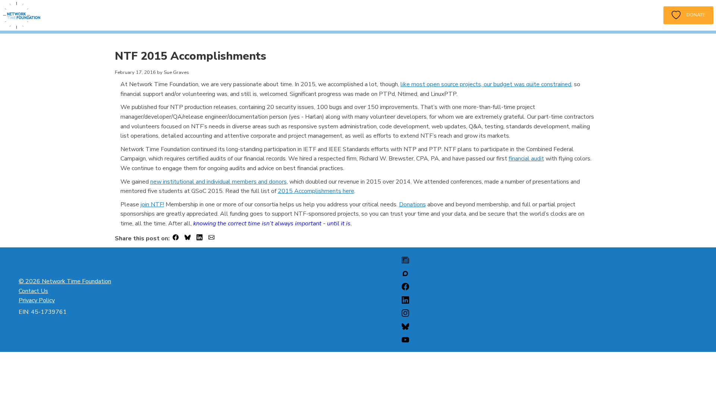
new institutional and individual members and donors (218, 182)
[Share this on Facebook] (176, 239)
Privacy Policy (37, 300)
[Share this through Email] (211, 239)
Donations (412, 204)
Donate (693, 15)
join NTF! (152, 204)
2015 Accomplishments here (316, 191)
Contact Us (33, 291)
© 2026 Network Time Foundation (65, 281)
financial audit (526, 158)
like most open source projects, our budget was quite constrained (486, 84)
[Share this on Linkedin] (199, 239)
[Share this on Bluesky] (188, 239)
